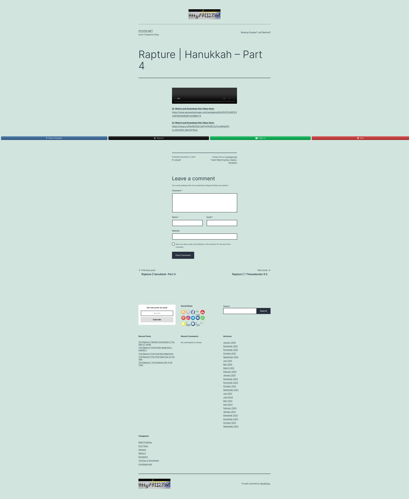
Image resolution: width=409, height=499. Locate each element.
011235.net (145, 31)
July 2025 (227, 361)
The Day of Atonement (148, 460)
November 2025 (230, 350)
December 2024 (230, 379)
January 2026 (229, 342)
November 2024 (230, 383)
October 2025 (229, 353)
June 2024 (228, 397)
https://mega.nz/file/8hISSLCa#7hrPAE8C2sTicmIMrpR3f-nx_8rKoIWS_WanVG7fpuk (201, 126)
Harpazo (142, 450)
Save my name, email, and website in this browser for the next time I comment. (203, 245)
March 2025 (228, 368)
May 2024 (227, 401)
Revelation (233, 163)
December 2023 (230, 415)
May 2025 (227, 364)
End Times (143, 446)
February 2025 (229, 372)
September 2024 (230, 390)
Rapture (233, 160)
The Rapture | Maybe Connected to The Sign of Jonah (156, 343)
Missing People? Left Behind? (256, 32)
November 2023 (230, 419)
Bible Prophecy (223, 160)
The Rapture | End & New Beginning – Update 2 (155, 348)
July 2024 (227, 393)
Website (176, 231)
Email (210, 217)
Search (226, 306)
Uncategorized (231, 157)
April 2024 (228, 404)
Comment (177, 190)
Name (175, 217)
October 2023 (229, 423)
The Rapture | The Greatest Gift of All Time (155, 363)
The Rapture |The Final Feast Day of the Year (156, 358)
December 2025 (230, 346)
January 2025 (229, 375)
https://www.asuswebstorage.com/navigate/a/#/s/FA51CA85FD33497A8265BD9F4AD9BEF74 (204, 112)
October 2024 (229, 386)
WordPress (265, 483)
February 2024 (230, 408)
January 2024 (229, 412)
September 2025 (230, 357)
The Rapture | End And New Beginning (155, 354)
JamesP (178, 160)
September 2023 (230, 426)
